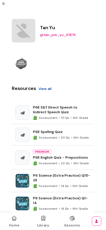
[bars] (3, 3)
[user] (96, 221)
